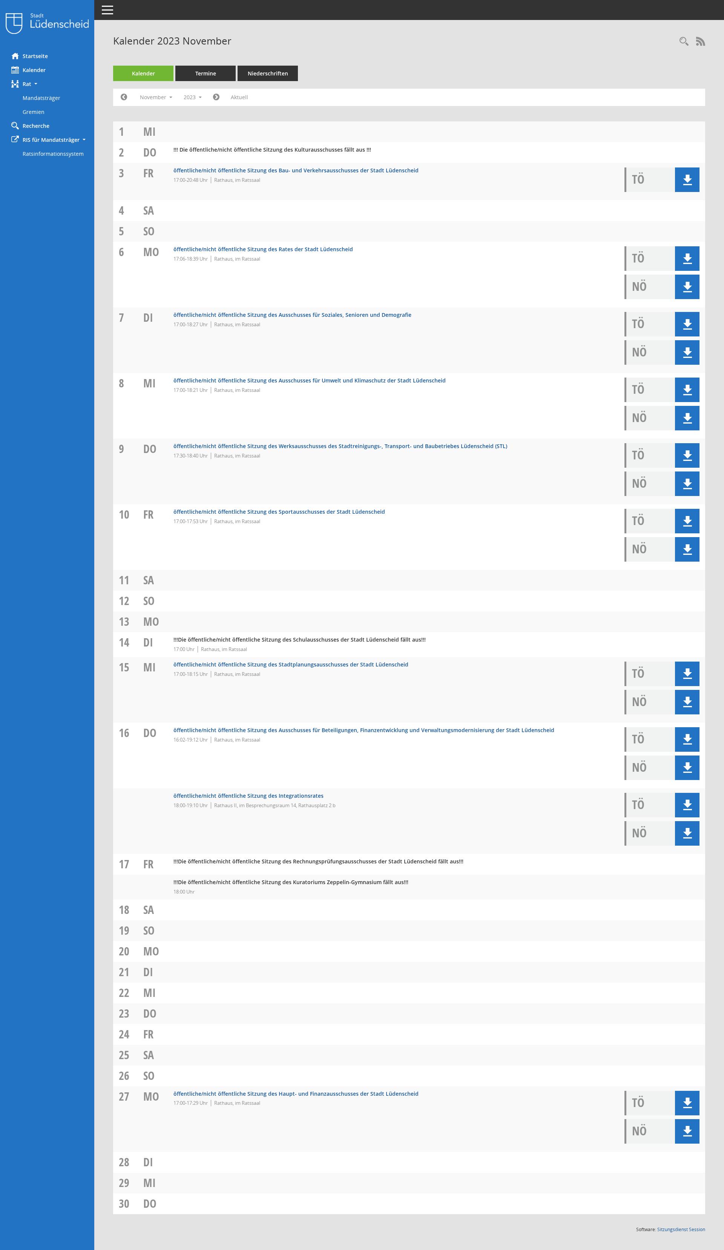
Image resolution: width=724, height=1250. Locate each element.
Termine (205, 73)
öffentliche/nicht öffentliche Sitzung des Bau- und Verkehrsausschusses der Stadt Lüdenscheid (296, 170)
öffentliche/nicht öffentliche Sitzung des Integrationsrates (248, 795)
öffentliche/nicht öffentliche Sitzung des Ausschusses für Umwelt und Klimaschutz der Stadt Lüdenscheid (309, 380)
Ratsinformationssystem (53, 153)
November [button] (154, 97)
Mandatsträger (41, 97)
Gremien (33, 111)
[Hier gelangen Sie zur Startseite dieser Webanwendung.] (47, 23)
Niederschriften (268, 73)
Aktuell (239, 97)
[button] (47, 84)
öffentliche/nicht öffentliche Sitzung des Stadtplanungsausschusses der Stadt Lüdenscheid (290, 664)
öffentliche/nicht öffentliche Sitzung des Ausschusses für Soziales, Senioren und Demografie (292, 314)
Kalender (34, 70)
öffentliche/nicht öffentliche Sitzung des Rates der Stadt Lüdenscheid (263, 249)
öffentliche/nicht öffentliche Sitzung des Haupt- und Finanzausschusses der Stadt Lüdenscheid (296, 1093)
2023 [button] (190, 97)
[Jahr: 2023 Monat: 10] (124, 97)
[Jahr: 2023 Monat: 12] (216, 97)
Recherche (36, 125)
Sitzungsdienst (681, 1229)
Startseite (35, 56)
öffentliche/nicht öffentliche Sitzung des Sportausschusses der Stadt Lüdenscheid (279, 511)
